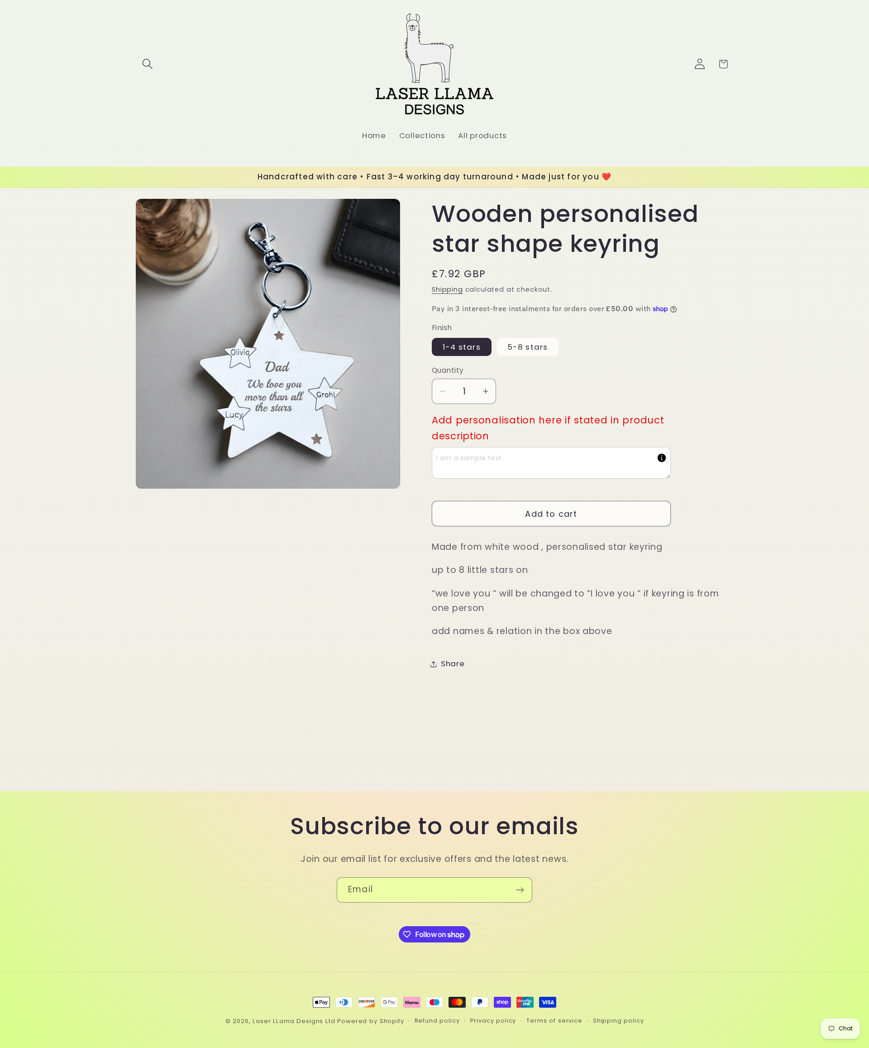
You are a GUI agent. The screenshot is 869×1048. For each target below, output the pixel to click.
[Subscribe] (520, 890)
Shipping (447, 289)
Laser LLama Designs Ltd (294, 1021)
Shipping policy (618, 1020)
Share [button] (453, 664)
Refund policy (437, 1020)
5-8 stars (528, 346)
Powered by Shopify (370, 1021)
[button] (148, 64)
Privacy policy (493, 1020)
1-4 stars (462, 346)
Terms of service (554, 1020)
